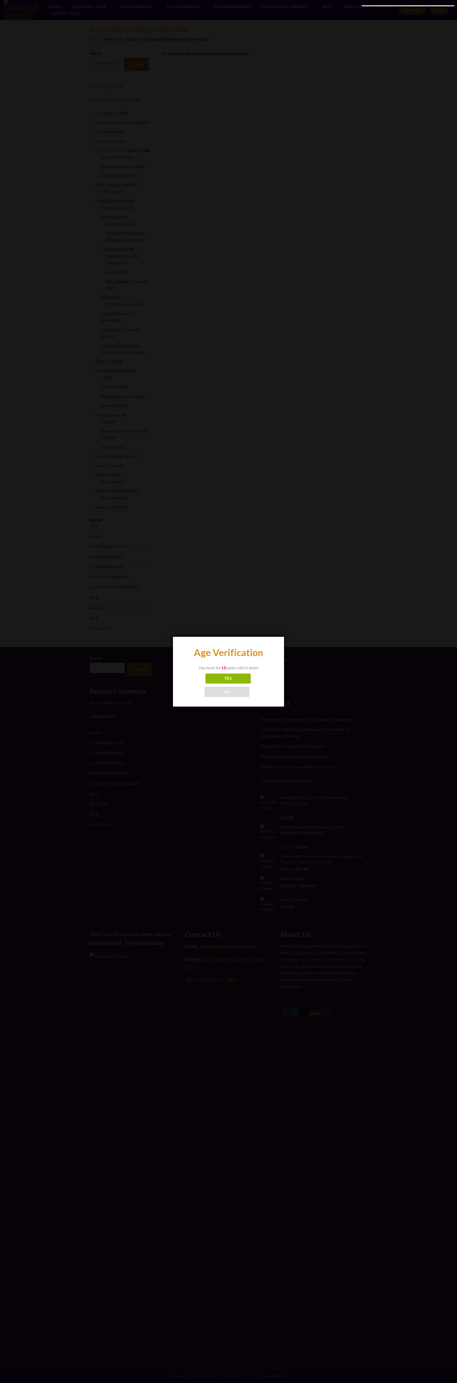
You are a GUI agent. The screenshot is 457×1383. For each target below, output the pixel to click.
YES (228, 678)
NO (226, 691)
